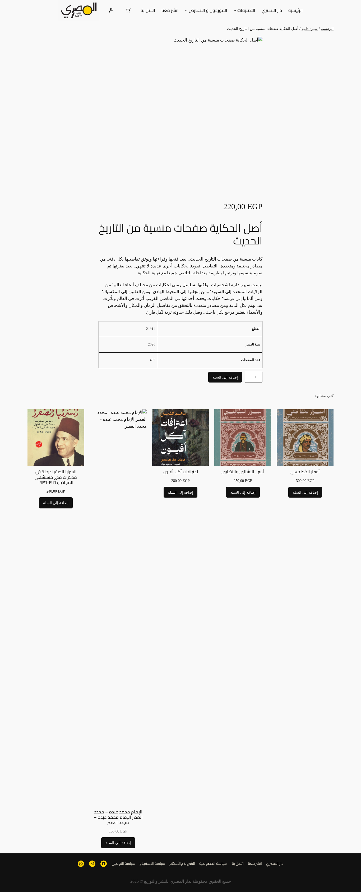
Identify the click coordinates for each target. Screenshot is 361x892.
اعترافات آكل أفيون (180, 471)
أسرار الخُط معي (305, 471)
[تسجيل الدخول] (111, 10)
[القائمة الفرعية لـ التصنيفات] (235, 10)
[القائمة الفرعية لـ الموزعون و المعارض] (186, 10)
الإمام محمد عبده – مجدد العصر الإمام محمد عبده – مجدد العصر (118, 817)
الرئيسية (327, 28)
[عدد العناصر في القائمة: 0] (128, 10)
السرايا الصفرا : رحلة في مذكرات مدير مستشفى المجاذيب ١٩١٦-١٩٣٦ (56, 477)
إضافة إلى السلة (225, 377)
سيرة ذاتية (310, 28)
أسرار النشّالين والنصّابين (242, 471)
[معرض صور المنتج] (180, 119)
